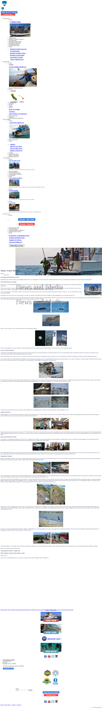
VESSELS (12, 111)
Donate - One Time (26, 219)
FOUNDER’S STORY (16, 57)
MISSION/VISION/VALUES (18, 49)
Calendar (14, 704)
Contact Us (19, 704)
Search (17, 688)
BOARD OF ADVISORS (17, 55)
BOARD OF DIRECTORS (17, 53)
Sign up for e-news (54, 639)
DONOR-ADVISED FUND (17, 238)
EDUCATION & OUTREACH (18, 114)
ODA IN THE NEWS (16, 148)
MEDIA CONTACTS (16, 150)
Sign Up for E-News (9, 12)
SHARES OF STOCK (15, 240)
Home (2, 704)
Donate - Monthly (27, 224)
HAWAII (21, 101)
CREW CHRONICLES (17, 59)
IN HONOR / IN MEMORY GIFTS (19, 235)
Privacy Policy (7, 704)
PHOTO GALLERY (16, 146)
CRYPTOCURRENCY (15, 242)
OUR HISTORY (14, 51)
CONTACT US (8, 668)
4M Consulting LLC (98, 707)
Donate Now (8, 14)
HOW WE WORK (14, 109)
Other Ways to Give (16, 245)
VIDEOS (12, 144)
